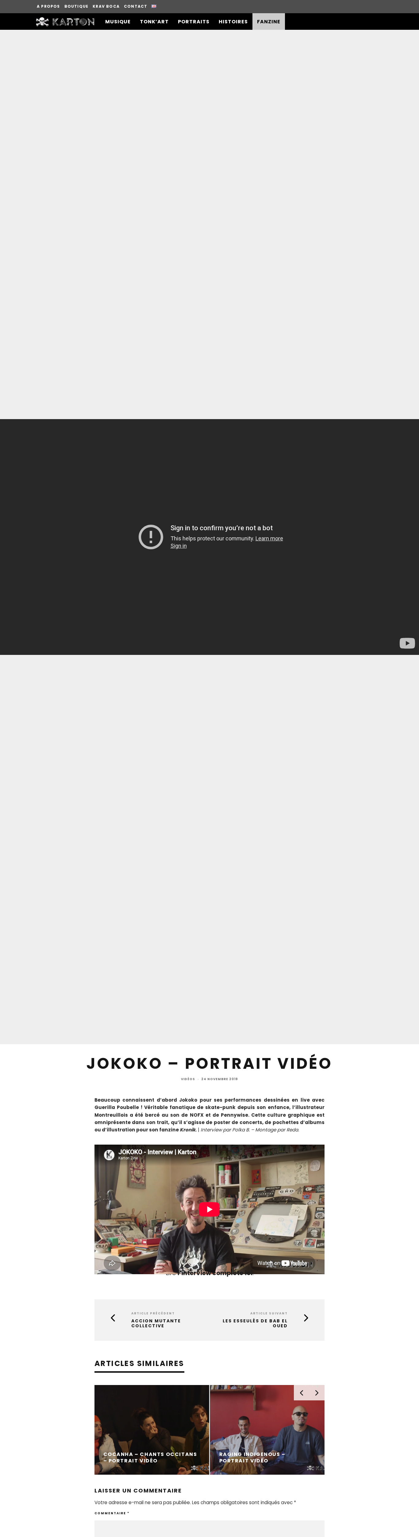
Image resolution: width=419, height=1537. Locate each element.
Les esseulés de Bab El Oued (255, 1323)
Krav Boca (106, 6)
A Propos (48, 6)
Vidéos (188, 1079)
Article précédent (153, 1313)
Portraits (194, 21)
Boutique (76, 6)
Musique (118, 21)
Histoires (233, 21)
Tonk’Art (154, 21)
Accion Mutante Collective (156, 1323)
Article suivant (269, 1313)
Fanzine (268, 21)
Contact (135, 6)
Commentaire (111, 1513)
